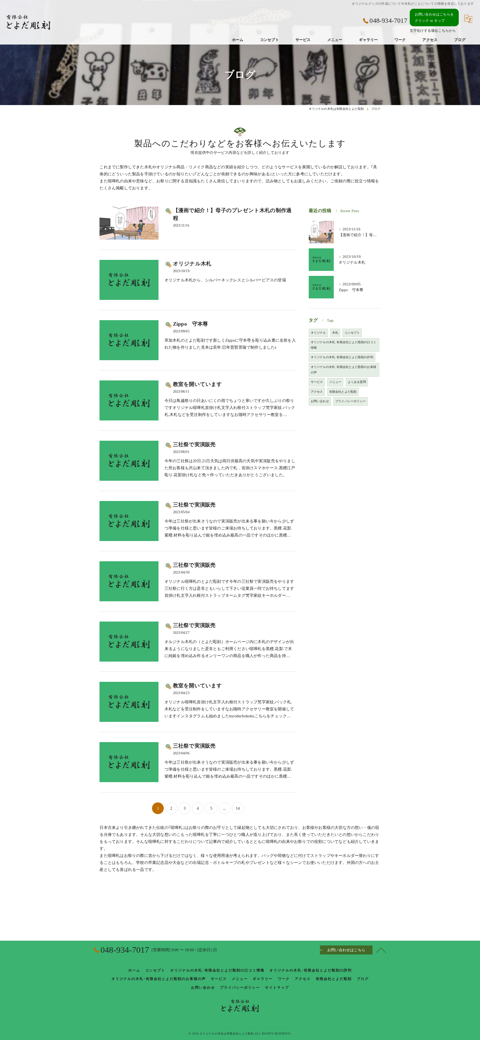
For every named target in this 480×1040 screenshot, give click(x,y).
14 (238, 808)
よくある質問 (357, 382)
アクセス (317, 391)
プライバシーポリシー (350, 401)
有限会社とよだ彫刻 (343, 391)
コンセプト (352, 332)
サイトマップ (277, 987)
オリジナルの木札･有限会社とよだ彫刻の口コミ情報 (343, 344)
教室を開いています (197, 384)
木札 (335, 332)
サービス (317, 382)
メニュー (335, 382)
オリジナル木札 (192, 264)
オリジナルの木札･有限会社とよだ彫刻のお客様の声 (343, 369)
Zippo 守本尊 (190, 324)
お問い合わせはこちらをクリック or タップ (434, 18)
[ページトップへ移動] (381, 950)
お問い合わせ (320, 401)
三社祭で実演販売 (194, 444)
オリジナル (318, 332)
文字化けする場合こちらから (433, 31)
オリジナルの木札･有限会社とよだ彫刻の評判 (342, 357)
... (224, 808)
